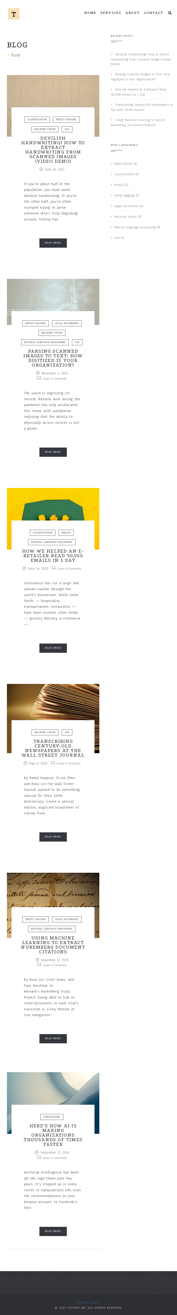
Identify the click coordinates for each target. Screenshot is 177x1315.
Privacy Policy (88, 1302)
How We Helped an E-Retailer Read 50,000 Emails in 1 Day (53, 555)
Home (90, 13)
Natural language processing (45, 342)
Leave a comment (55, 379)
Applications (51, 1117)
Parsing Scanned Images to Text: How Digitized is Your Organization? (53, 358)
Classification (37, 119)
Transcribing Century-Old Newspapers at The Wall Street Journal (53, 748)
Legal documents (67, 323)
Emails (66, 532)
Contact (153, 13)
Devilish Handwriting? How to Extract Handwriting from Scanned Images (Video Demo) (53, 149)
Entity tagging (66, 119)
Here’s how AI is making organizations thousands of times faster (53, 1135)
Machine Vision (45, 129)
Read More (53, 242)
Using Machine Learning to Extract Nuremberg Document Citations (53, 944)
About (132, 13)
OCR (67, 129)
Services (110, 13)
